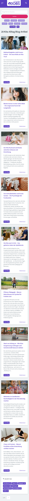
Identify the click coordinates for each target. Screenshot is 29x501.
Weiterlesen (22, 82)
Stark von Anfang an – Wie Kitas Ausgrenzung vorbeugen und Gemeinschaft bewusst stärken (13, 345)
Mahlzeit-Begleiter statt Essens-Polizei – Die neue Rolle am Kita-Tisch (14, 54)
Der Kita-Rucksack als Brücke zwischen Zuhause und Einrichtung (13, 150)
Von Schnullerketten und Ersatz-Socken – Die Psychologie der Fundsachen (14, 196)
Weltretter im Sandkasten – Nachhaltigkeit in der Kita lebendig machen (14, 399)
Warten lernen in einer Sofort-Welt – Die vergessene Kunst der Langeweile (14, 106)
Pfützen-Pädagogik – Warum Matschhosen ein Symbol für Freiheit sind (13, 294)
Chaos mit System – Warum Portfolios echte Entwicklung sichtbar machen (13, 446)
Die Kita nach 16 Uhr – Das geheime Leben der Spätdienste (13, 244)
